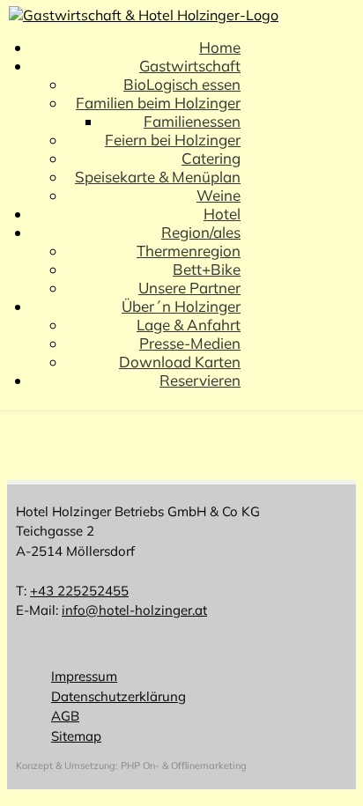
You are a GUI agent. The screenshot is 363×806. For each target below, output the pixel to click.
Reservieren (200, 380)
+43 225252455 (79, 590)
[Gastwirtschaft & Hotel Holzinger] (143, 15)
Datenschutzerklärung (118, 696)
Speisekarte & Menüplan (158, 176)
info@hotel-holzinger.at (134, 610)
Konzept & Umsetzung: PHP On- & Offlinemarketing (131, 765)
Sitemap (76, 736)
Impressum (84, 676)
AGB (65, 715)
